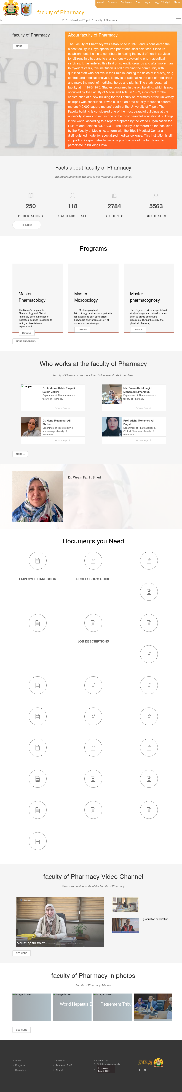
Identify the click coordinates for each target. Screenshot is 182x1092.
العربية (148, 2)
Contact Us (102, 1060)
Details (26, 332)
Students (112, 2)
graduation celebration (155, 919)
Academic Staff (64, 1065)
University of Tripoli (79, 20)
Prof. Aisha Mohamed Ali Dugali (138, 422)
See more (21, 953)
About (18, 1060)
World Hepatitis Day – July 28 (87, 1004)
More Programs (26, 341)
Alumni (100, 2)
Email (138, 2)
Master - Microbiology (86, 296)
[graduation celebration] (125, 925)
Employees (126, 2)
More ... (20, 46)
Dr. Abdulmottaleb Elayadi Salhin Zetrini (58, 390)
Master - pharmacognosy (145, 296)
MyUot (177, 2)
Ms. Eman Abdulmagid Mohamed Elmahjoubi (137, 390)
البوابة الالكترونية (162, 2)
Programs (20, 1065)
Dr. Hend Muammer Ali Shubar (56, 422)
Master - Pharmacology (32, 296)
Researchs (20, 1070)
